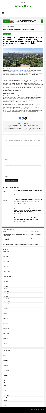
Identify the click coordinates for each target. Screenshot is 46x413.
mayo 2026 (6, 258)
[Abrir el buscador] (41, 15)
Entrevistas (6, 367)
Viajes (5, 402)
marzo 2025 (6, 291)
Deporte (5, 358)
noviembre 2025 (7, 271)
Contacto (42, 409)
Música (5, 385)
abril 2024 (6, 318)
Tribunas (5, 400)
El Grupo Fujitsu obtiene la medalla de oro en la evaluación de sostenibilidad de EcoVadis (26, 21)
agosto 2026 (6, 251)
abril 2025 (6, 288)
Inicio (32, 409)
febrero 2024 (6, 323)
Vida (5, 405)
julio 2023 (6, 340)
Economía (6, 360)
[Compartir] (20, 118)
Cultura (5, 355)
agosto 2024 (6, 308)
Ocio (5, 390)
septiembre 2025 (7, 276)
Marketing (6, 375)
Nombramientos (7, 387)
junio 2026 (6, 256)
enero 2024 (6, 326)
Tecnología (6, 397)
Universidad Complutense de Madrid (21, 70)
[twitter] (24, 3)
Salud (5, 392)
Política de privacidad (39, 411)
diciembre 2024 (7, 298)
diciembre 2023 (7, 328)
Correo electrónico (9, 164)
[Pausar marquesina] (42, 21)
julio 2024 (6, 311)
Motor (5, 380)
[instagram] (23, 3)
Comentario (7, 144)
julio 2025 (6, 281)
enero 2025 (6, 296)
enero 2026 (6, 266)
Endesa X (5, 68)
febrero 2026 (6, 263)
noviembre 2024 (7, 301)
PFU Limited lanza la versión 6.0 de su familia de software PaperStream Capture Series (21, 244)
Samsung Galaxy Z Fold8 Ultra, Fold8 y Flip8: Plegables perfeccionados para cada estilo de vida (23, 241)
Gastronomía (6, 370)
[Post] (25, 118)
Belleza (5, 353)
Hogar (5, 372)
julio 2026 (6, 254)
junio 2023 (6, 343)
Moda (5, 377)
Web (6, 169)
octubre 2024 (6, 303)
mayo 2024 (6, 316)
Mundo (5, 382)
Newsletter (36, 409)
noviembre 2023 (7, 331)
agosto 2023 (6, 338)
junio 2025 (6, 283)
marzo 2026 (6, 261)
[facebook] (21, 3)
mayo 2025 (6, 286)
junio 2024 (6, 313)
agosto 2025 (6, 278)
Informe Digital (23, 5)
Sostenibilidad (7, 34)
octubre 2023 (6, 333)
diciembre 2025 (7, 268)
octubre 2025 (6, 273)
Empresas (6, 365)
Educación (6, 363)
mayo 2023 (6, 345)
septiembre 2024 (7, 306)
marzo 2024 (6, 321)
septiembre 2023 (7, 336)
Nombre (6, 159)
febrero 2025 (6, 293)
